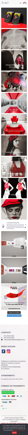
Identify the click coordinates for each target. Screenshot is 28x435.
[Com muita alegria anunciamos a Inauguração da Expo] (14, 244)
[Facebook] (3, 351)
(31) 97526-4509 (9, 336)
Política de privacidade (19, 430)
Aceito (14, 432)
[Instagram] (8, 351)
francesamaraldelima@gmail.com (14, 339)
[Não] (26, 429)
